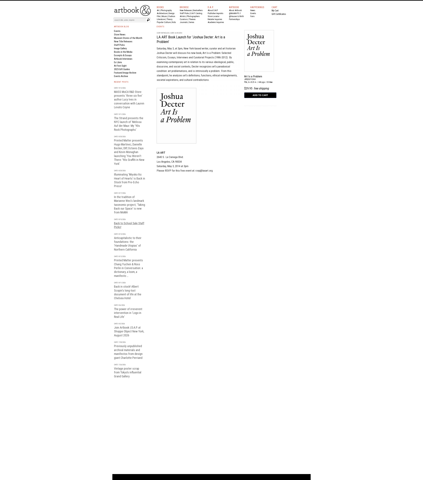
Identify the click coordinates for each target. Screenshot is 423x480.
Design (171, 13)
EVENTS (160, 26)
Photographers (193, 16)
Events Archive (121, 76)
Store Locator (213, 16)
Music (164, 16)
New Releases (186, 10)
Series (191, 22)
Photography (166, 10)
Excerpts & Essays (123, 55)
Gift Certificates (279, 14)
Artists (182, 16)
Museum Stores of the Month (128, 38)
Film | (159, 16)
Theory (169, 19)
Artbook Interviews (123, 58)
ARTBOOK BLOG (121, 26)
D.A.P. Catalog (196, 13)
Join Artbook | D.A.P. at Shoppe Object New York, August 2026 (129, 331)
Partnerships (234, 19)
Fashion (172, 16)
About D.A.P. (213, 10)
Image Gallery (120, 48)
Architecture (162, 13)
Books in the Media (123, 51)
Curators (183, 19)
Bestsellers (198, 10)
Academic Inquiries (216, 22)
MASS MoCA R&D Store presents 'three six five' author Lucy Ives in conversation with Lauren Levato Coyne (129, 99)
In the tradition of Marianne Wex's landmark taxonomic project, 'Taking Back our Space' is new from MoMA (129, 204)
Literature (161, 19)
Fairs (252, 16)
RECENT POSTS (121, 82)
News (252, 10)
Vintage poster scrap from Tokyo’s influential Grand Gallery (127, 372)
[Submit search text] (148, 20)
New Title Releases (123, 41)
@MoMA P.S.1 (235, 13)
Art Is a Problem (253, 76)
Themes (192, 19)
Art (158, 10)
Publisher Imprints (215, 13)
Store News (119, 34)
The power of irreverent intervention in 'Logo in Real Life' (128, 313)
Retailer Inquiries (215, 19)
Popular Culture (164, 22)
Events (253, 13)
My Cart (275, 10)
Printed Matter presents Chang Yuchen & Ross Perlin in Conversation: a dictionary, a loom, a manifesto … (128, 268)
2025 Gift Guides (122, 69)
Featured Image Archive (125, 72)
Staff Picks (184, 13)
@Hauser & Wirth (236, 16)
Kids (174, 22)
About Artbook (235, 10)
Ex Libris (118, 62)
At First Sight (120, 65)
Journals (183, 22)
